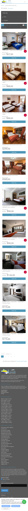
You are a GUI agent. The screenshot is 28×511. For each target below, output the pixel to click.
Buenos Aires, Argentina (5, 455)
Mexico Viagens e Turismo (6, 413)
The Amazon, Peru (4, 442)
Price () (6, 25)
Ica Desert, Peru (4, 428)
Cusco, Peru (3, 458)
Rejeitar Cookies (15, 506)
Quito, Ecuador (4, 452)
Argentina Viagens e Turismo (6, 398)
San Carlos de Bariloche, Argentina (7, 446)
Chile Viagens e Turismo (5, 403)
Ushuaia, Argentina (4, 439)
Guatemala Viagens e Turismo (6, 410)
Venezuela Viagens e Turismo (6, 422)
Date (3, 25)
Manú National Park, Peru (6, 431)
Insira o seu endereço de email (7, 483)
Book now (14, 58)
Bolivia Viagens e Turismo (6, 400)
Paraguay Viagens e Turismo (6, 418)
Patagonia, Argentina (5, 462)
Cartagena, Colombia (5, 450)
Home (2, 5)
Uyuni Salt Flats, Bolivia (5, 437)
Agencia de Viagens (5, 477)
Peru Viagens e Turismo (5, 419)
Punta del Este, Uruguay (5, 430)
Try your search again (22, 361)
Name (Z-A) (4, 27)
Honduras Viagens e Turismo (6, 412)
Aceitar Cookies (6, 506)
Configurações (6, 508)
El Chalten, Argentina (5, 449)
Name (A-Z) (15, 25)
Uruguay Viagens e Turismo (6, 420)
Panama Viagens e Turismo (6, 416)
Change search (10, 8)
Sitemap (2, 393)
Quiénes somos (4, 391)
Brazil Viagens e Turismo (5, 401)
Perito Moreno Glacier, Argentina (7, 427)
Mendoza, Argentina (5, 459)
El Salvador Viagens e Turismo (6, 409)
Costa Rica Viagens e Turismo (6, 406)
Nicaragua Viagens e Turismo (6, 415)
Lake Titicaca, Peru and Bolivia (6, 456)
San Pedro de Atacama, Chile (6, 443)
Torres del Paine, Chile (5, 436)
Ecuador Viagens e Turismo (6, 407)
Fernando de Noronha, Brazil (6, 434)
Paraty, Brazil (3, 448)
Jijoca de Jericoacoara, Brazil (6, 453)
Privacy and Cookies (5, 392)
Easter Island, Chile (4, 445)
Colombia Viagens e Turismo (6, 404)
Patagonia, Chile (4, 464)
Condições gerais (4, 390)
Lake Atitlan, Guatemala (5, 440)
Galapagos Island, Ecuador (6, 433)
